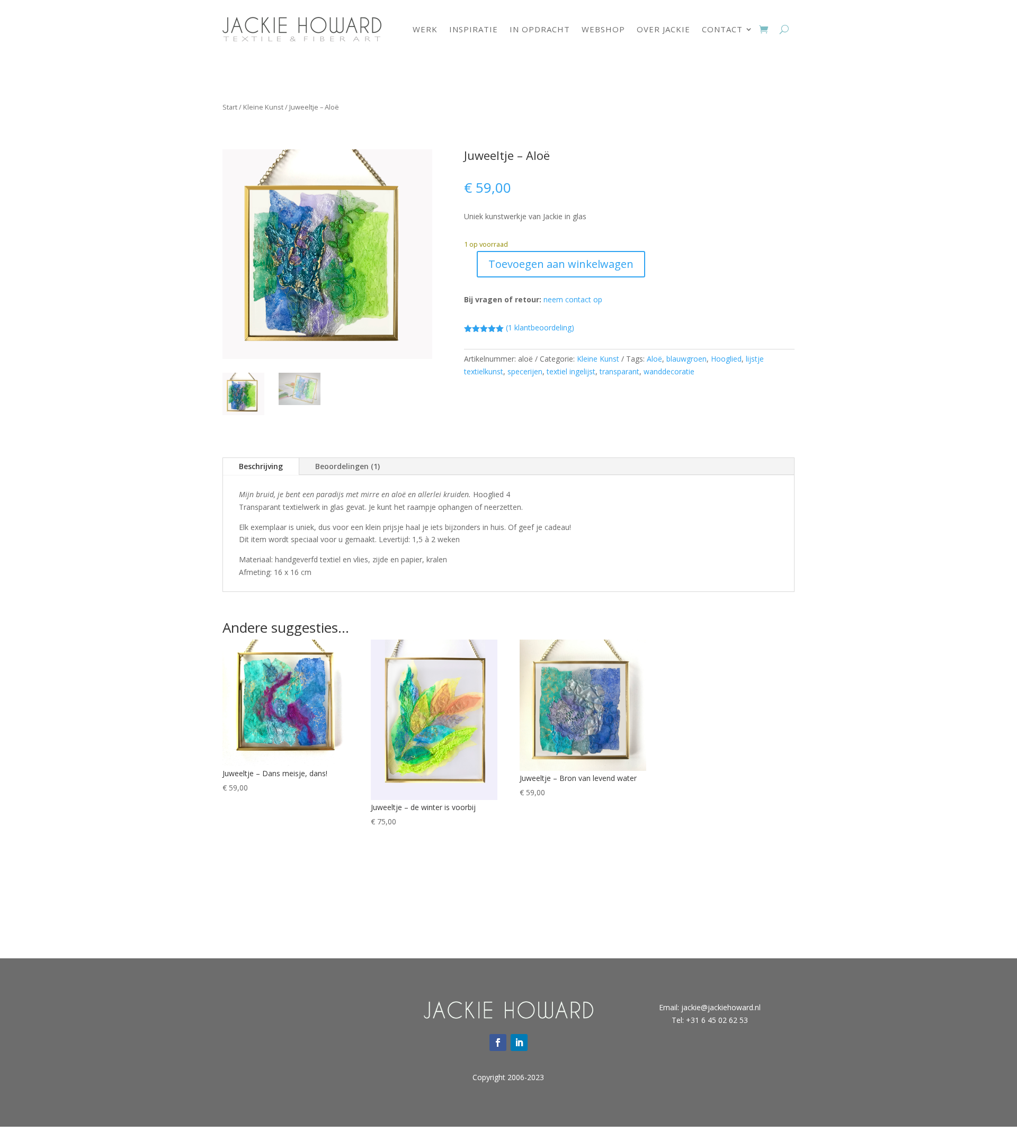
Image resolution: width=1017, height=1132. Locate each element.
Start (229, 107)
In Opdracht (540, 29)
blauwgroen (686, 359)
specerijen (524, 371)
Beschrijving (261, 466)
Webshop (603, 29)
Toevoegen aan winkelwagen (561, 264)
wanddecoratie (669, 371)
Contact (722, 29)
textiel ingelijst (571, 371)
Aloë (654, 359)
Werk (425, 29)
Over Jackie (663, 29)
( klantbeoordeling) (540, 327)
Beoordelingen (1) (347, 466)
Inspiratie (473, 29)
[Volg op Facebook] (497, 1042)
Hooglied (726, 359)
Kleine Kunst (263, 107)
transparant (619, 371)
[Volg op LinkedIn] (519, 1042)
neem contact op (572, 299)
